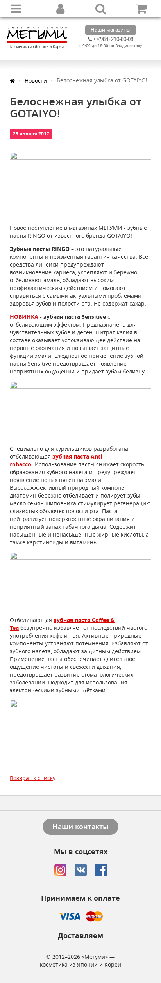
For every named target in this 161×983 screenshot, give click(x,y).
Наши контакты (80, 826)
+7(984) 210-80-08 (112, 39)
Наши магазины (111, 29)
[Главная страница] (12, 80)
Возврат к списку (32, 778)
